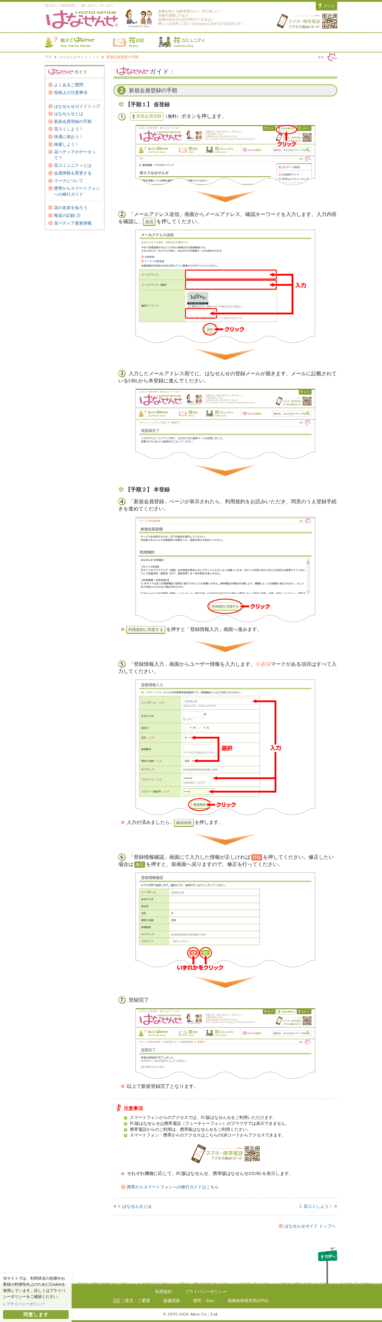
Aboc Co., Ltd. (204, 1314)
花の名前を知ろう (70, 208)
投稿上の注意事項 (70, 92)
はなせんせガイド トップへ (310, 1226)
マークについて (68, 181)
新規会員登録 (148, 116)
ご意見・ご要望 (135, 1300)
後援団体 (171, 1300)
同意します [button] (36, 1314)
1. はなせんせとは (132, 1206)
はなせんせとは (68, 114)
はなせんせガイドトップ (77, 106)
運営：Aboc (204, 1300)
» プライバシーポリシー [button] (24, 1304)
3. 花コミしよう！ (318, 1206)
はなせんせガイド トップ (79, 57)
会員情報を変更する (73, 173)
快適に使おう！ (68, 137)
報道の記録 (64, 215)
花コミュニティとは (73, 165)
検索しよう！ (66, 144)
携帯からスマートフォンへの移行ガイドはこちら (173, 1187)
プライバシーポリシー (206, 1291)
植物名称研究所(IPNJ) (248, 1300)
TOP (48, 57)
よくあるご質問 (68, 85)
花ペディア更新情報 (73, 223)
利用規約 (163, 1291)
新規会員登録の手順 (73, 121)
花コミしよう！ (68, 129)
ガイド (329, 6)
